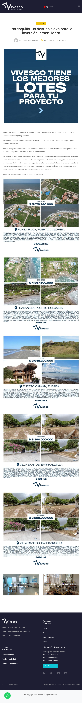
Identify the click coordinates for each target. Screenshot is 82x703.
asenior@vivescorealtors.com (54, 652)
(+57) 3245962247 (50, 657)
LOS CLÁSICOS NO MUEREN (63, 585)
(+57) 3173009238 (50, 654)
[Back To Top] (76, 697)
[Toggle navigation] (79, 6)
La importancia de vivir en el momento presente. (19, 585)
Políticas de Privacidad (10, 685)
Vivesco (41, 24)
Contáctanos (50, 666)
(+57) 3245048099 (50, 660)
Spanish (49, 7)
